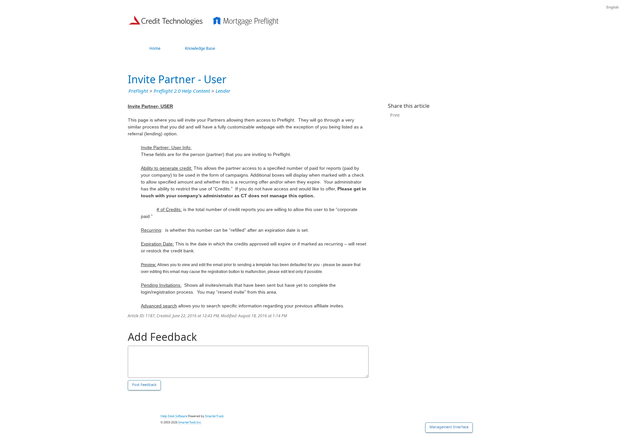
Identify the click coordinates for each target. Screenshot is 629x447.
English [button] (612, 7)
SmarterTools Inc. (189, 422)
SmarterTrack (214, 416)
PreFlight (138, 91)
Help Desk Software (174, 416)
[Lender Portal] (204, 19)
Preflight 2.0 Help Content (182, 91)
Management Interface (448, 427)
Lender (223, 91)
